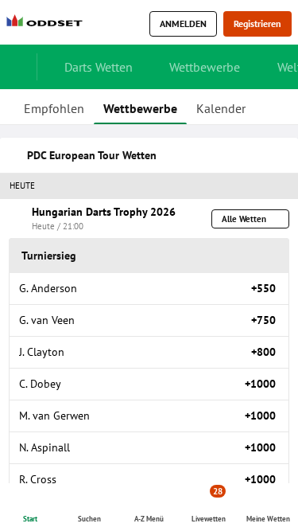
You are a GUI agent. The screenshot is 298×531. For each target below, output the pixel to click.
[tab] (54, 106)
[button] (149, 186)
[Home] (47, 24)
